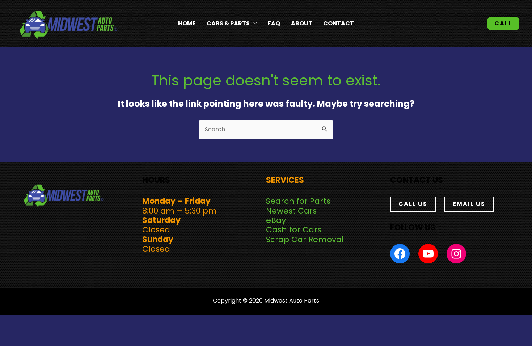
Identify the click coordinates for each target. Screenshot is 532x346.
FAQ (274, 23)
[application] (253, 23)
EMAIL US (469, 204)
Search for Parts (298, 201)
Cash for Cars (293, 229)
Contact (338, 23)
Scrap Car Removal (305, 239)
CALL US (412, 204)
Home (187, 23)
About (301, 23)
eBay (276, 220)
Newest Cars (291, 210)
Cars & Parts (228, 23)
